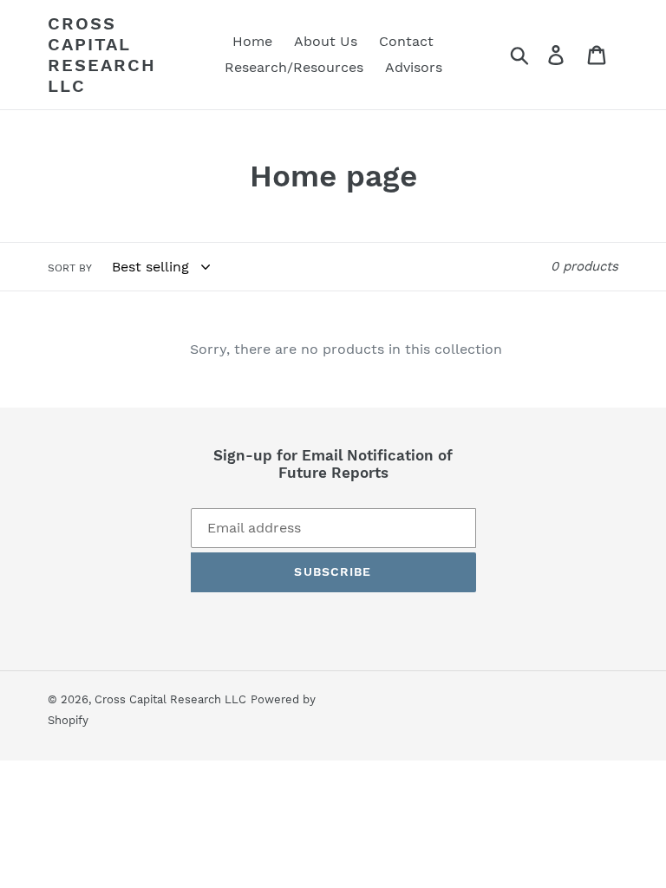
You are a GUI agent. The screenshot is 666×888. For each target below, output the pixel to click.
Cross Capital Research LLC (102, 54)
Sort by (70, 268)
